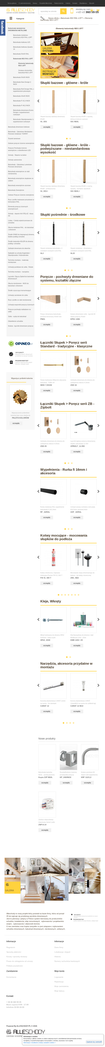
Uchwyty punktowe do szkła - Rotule (20, 267)
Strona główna (12, 3)
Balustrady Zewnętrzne (16, 190)
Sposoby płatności (13, 952)
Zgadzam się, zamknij (94, 1042)
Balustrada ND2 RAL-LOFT (23, 59)
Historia (57, 957)
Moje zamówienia (61, 986)
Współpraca (83, 3)
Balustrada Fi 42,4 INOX (21, 101)
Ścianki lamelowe (14, 138)
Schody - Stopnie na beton (17, 155)
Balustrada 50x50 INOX (21, 77)
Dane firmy (58, 947)
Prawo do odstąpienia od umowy (19, 961)
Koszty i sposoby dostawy (16, 957)
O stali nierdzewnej (24, 3)
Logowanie (58, 977)
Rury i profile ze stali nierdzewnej (19, 300)
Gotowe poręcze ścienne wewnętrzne (21, 143)
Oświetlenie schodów (15, 321)
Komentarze (11, 977)
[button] (93, 10)
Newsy (35, 3)
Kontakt (74, 3)
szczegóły (16, 423)
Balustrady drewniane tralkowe (19, 127)
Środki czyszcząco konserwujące (19, 290)
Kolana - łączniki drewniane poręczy (20, 326)
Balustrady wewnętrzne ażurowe (19, 185)
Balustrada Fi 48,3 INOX (21, 105)
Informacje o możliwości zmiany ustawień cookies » (39, 1042)
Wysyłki (91, 3)
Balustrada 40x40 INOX (21, 96)
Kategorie (20, 19)
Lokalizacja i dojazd (62, 952)
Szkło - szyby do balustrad (17, 316)
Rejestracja (59, 982)
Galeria (68, 3)
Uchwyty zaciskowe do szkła (18, 295)
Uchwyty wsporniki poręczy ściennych (21, 305)
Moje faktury (59, 991)
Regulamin (10, 947)
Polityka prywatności (14, 966)
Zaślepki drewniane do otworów (19, 248)
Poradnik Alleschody (45, 3)
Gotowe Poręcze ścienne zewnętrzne (21, 195)
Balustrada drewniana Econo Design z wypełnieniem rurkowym (23, 112)
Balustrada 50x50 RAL (21, 54)
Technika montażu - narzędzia (18, 272)
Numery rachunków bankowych (67, 961)
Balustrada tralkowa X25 (21, 42)
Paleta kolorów (58, 3)
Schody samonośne (15, 160)
